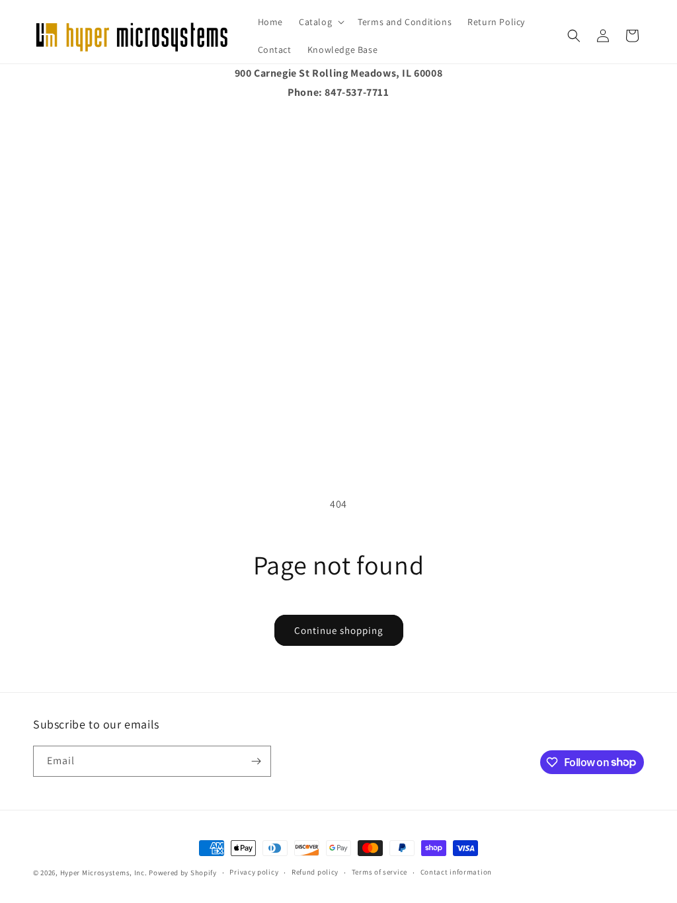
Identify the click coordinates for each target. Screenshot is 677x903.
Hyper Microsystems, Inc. (103, 872)
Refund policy (315, 872)
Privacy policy (253, 872)
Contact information (456, 872)
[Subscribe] (255, 761)
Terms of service (379, 872)
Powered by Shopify (183, 872)
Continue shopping (338, 630)
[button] (320, 22)
